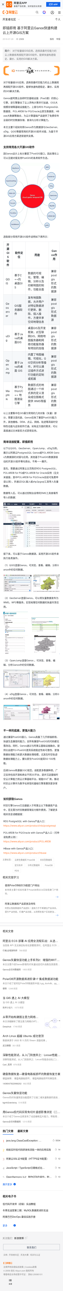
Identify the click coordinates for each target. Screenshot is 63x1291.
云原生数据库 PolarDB (25, 859)
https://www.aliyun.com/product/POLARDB (27, 841)
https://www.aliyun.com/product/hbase (24, 852)
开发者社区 (14, 1254)
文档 (5, 1254)
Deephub (7, 1026)
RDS (17, 870)
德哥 (5, 988)
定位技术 (19, 865)
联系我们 (31, 1247)
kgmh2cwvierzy (10, 1102)
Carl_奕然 (7, 1064)
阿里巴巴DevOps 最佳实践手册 (19, 1216)
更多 (5, 1225)
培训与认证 (35, 1254)
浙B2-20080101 (35, 1274)
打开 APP (53, 4)
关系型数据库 (46, 859)
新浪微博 (19, 1238)
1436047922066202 (12, 1083)
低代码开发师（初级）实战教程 (19, 1204)
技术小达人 (8, 1007)
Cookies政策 (31, 1266)
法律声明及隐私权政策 (13, 1266)
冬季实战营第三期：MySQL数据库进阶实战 (25, 1210)
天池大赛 (24, 1254)
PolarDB (49, 865)
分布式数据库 (34, 865)
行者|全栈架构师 (10, 950)
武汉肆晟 (7, 1045)
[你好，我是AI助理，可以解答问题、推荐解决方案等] (44, 12)
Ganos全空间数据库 (12, 969)
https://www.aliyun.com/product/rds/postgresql (29, 825)
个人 (57, 19)
